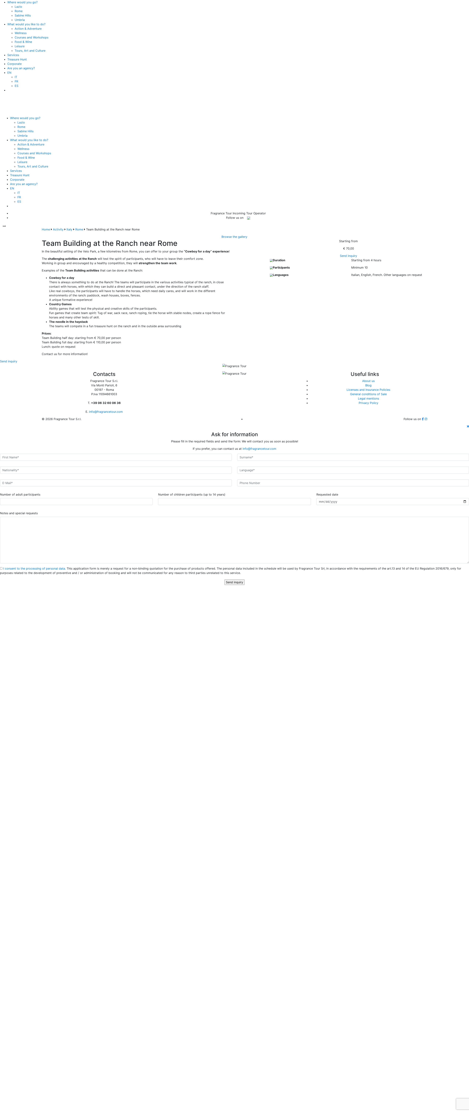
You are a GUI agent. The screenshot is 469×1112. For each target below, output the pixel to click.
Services (13, 55)
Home (46, 229)
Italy (69, 229)
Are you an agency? (21, 68)
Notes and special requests (19, 513)
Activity (58, 229)
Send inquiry (348, 256)
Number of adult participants (20, 494)
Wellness (21, 33)
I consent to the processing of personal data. (34, 568)
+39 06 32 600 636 (239, 83)
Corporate (14, 64)
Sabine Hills (23, 15)
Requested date (327, 494)
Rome (19, 11)
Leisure (20, 46)
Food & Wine (23, 42)
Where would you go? (22, 2)
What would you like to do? (26, 24)
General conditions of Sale (368, 394)
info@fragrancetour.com (239, 88)
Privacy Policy (368, 403)
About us (368, 381)
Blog (368, 385)
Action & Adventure (28, 28)
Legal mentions (368, 398)
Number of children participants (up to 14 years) (191, 494)
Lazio (18, 6)
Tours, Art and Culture (30, 50)
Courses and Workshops (31, 37)
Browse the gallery (234, 237)
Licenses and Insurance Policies (368, 389)
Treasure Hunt (17, 59)
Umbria (20, 20)
